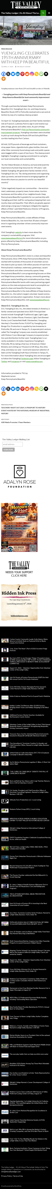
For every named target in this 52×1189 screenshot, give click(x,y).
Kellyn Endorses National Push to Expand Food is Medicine (30, 696)
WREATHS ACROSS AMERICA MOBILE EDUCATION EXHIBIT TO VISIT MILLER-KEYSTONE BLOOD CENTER (29, 819)
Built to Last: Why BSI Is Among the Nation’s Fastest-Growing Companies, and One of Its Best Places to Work (29, 1130)
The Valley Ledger (23, 67)
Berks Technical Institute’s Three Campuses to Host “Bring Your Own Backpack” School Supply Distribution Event (30, 1149)
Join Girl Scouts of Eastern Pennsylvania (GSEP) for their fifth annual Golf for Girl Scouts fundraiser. (29, 678)
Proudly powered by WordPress (11, 1186)
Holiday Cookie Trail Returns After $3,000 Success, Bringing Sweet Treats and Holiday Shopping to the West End (29, 707)
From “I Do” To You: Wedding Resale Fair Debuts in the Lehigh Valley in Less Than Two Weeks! (28, 1140)
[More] (3, 79)
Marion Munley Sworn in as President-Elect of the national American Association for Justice (30, 1036)
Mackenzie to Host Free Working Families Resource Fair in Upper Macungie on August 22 (30, 989)
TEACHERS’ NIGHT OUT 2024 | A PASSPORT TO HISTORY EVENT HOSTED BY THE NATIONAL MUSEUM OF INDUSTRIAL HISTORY (25, 409)
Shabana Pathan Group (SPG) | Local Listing (25, 809)
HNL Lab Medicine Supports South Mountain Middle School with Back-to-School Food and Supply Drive (30, 1045)
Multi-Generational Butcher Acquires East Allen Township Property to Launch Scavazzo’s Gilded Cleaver (29, 942)
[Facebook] (3, 74)
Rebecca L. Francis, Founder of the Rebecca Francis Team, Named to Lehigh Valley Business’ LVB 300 (29, 1027)
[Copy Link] (36, 74)
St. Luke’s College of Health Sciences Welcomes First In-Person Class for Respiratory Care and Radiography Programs (29, 886)
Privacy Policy (6, 1176)
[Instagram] (32, 74)
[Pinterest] (22, 74)
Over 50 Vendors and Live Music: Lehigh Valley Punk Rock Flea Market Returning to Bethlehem (30, 932)
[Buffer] (46, 74)
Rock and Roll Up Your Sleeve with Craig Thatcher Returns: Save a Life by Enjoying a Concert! (30, 782)
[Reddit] (27, 74)
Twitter (4, 361)
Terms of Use (18, 1176)
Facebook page (27, 358)
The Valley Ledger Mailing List (16, 439)
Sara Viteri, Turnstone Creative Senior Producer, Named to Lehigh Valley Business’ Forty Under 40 (30, 914)
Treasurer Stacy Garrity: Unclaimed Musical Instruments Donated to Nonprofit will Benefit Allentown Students (29, 735)
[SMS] (41, 74)
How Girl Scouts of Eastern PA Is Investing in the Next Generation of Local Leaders (28, 904)
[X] (8, 74)
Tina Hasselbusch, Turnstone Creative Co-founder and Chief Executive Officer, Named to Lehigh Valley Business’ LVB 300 (29, 745)
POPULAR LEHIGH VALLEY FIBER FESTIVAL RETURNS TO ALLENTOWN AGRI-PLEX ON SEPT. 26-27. (29, 923)
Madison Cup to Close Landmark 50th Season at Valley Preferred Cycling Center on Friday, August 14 (29, 1093)
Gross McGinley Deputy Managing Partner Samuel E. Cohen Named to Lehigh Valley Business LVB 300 (28, 688)
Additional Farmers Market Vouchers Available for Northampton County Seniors (27, 716)
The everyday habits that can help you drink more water (29, 1054)
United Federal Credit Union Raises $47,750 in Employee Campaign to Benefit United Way (29, 754)
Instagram (15, 361)
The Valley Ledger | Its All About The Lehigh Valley (20, 13)
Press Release (6, 49)
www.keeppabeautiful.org (12, 238)
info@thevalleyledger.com (11, 1172)
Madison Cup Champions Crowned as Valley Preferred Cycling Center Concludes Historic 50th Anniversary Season (28, 980)
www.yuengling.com (34, 361)
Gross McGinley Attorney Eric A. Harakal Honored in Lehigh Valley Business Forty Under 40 (28, 970)
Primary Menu (49, 13)
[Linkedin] (18, 74)
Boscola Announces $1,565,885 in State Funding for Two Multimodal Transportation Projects (29, 867)
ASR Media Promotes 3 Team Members (15, 420)
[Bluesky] (13, 74)
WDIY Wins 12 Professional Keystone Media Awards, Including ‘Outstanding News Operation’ (28, 998)
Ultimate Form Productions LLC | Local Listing (25, 800)
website (18, 232)
